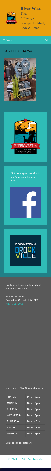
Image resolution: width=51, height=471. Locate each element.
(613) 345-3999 (15, 303)
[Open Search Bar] (46, 40)
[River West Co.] (11, 17)
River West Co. (31, 11)
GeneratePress (25, 463)
